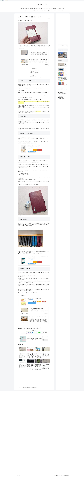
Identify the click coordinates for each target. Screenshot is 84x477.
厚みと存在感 (32, 75)
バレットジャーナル (34, 328)
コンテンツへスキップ (4, 0)
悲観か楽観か (32, 71)
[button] (44, 332)
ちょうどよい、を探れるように (34, 70)
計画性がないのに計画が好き (34, 72)
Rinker (32, 147)
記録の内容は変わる (33, 76)
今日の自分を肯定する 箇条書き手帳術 (34, 298)
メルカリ (30, 149)
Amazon (35, 149)
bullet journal (28, 328)
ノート (40, 328)
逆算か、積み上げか (33, 73)
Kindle (35, 301)
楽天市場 (39, 149)
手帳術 (25, 328)
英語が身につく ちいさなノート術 (33, 146)
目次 (33, 68)
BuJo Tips (20, 328)
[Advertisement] (34, 379)
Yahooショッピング (32, 151)
